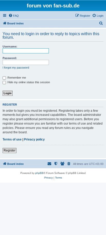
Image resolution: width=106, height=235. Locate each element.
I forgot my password (16, 67)
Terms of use (12, 139)
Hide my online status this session (28, 82)
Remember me (16, 77)
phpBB (39, 173)
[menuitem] (13, 16)
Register (9, 150)
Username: (10, 46)
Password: (10, 58)
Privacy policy (34, 139)
